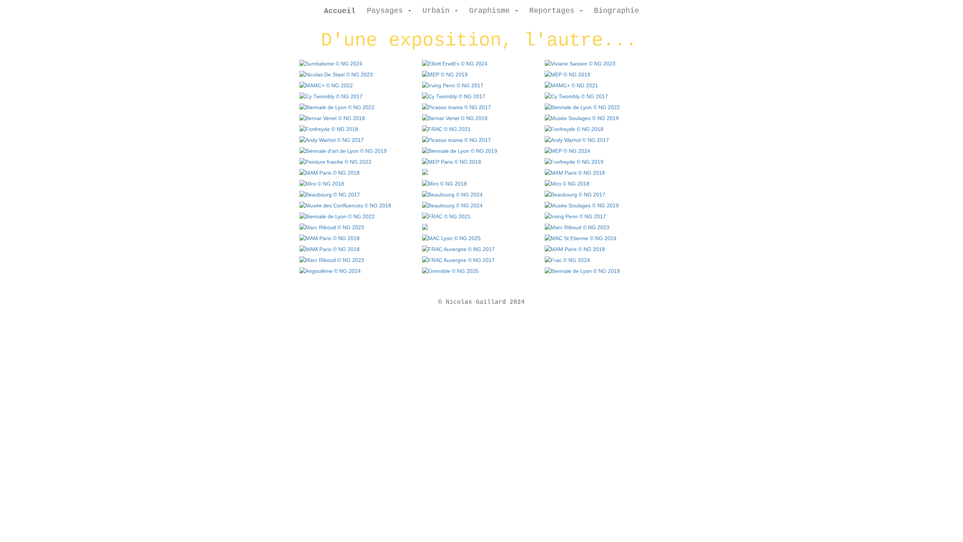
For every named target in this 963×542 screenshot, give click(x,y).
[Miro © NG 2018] (321, 182)
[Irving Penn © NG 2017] (452, 84)
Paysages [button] (387, 10)
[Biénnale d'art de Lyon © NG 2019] (342, 149)
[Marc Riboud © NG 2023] (331, 226)
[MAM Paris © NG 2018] (329, 171)
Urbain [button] (438, 10)
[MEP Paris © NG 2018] (451, 160)
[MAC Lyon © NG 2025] (451, 237)
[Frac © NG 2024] (567, 259)
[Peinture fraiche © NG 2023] (334, 160)
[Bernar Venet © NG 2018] (331, 117)
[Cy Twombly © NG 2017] (330, 95)
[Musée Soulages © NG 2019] (581, 117)
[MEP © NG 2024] (567, 149)
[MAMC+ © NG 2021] (571, 84)
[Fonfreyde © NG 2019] (573, 160)
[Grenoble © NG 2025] (449, 269)
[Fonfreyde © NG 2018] (328, 128)
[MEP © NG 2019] (444, 73)
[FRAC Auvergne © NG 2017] (458, 248)
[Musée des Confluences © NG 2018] (344, 204)
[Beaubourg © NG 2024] (452, 193)
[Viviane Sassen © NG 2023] (579, 62)
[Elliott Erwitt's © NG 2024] (454, 62)
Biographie (616, 10)
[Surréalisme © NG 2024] (330, 62)
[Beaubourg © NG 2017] (329, 193)
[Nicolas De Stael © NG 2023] (335, 73)
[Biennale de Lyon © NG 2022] (336, 106)
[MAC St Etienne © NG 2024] (580, 237)
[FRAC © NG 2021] (446, 128)
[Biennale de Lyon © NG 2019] (459, 149)
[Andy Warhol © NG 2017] (331, 139)
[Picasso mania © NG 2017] (456, 106)
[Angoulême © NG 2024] (329, 269)
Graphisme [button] (491, 10)
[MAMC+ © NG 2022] (325, 84)
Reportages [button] (554, 10)
